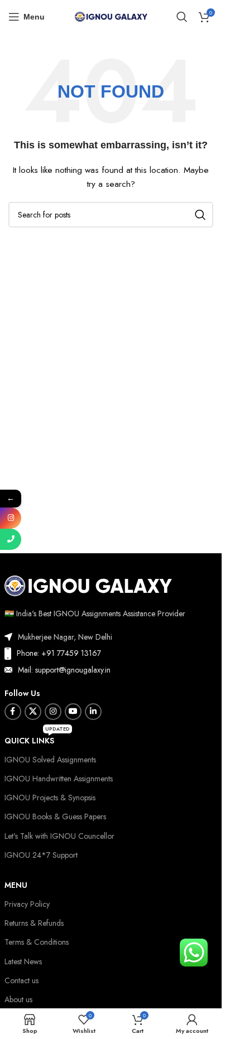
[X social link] (33, 711)
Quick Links (37, 738)
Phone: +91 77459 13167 (59, 653)
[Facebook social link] (12, 711)
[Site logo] (111, 15)
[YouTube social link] (73, 711)
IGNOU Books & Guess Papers (55, 816)
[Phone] (10, 539)
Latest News (23, 961)
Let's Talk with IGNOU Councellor (59, 836)
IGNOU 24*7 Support (41, 855)
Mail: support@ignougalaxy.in (64, 669)
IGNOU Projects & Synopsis (49, 797)
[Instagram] (10, 518)
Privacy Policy (27, 904)
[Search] (182, 17)
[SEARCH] (200, 215)
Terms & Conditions (36, 942)
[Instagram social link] (53, 711)
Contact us (21, 980)
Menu (15, 885)
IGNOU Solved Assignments (50, 759)
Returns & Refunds (34, 923)
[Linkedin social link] (93, 711)
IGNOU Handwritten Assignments (58, 778)
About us (18, 999)
